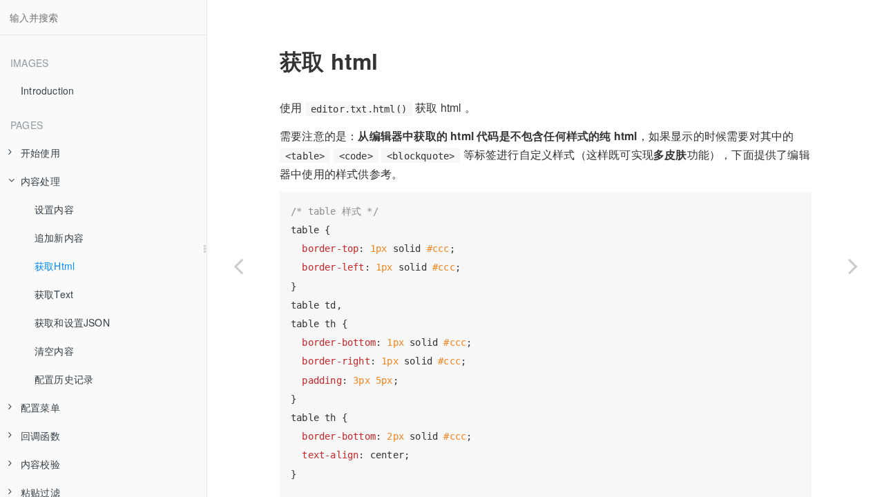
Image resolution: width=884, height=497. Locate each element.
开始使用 (40, 152)
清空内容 (54, 351)
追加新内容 (59, 237)
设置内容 (54, 209)
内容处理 (40, 181)
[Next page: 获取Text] (853, 266)
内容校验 (40, 464)
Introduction (47, 90)
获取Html (55, 266)
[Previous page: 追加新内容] (238, 266)
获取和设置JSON (72, 322)
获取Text (54, 294)
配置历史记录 (64, 379)
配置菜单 (40, 407)
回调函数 (40, 435)
